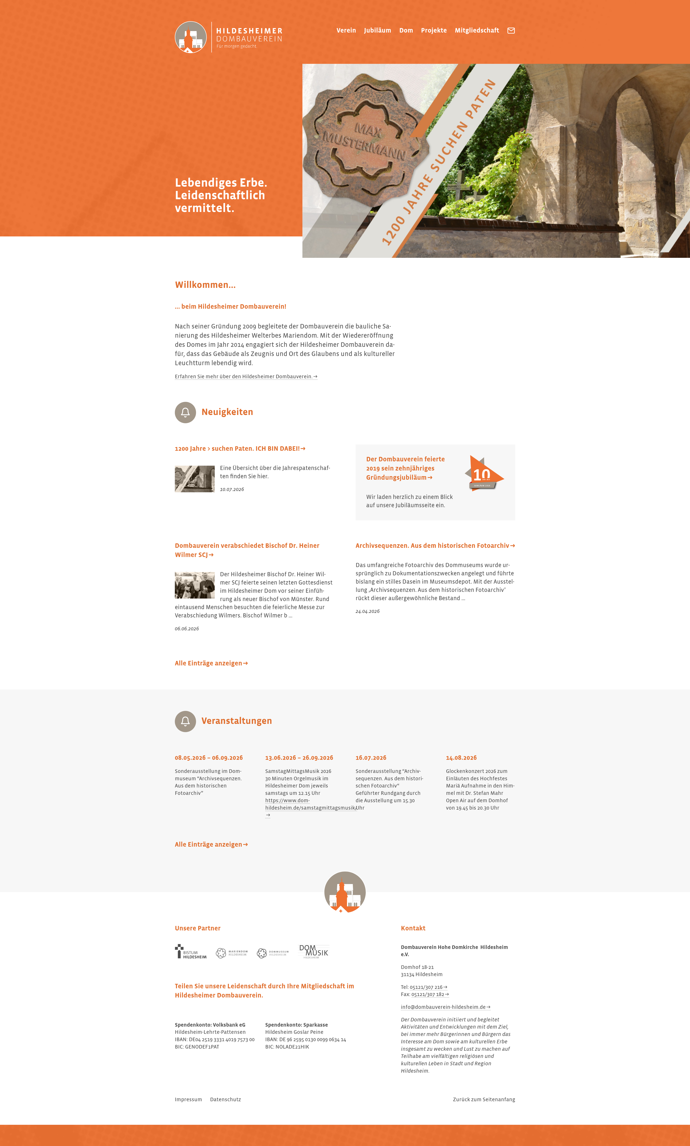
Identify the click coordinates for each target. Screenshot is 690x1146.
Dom (406, 30)
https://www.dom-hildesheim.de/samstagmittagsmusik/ (311, 804)
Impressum (188, 1099)
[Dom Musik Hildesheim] (314, 951)
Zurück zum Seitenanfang (484, 1099)
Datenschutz (225, 1099)
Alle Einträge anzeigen (208, 663)
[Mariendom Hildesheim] (232, 953)
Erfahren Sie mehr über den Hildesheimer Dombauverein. (244, 377)
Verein (346, 30)
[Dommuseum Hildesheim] (273, 953)
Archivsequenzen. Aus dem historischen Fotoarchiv (432, 546)
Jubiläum (377, 30)
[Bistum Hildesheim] (191, 951)
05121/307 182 (427, 994)
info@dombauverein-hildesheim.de (443, 1007)
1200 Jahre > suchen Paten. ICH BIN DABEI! (237, 449)
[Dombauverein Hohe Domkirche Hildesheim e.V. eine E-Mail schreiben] (511, 31)
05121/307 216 (426, 987)
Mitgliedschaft (477, 30)
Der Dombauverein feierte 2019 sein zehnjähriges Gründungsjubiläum (405, 468)
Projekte (434, 30)
